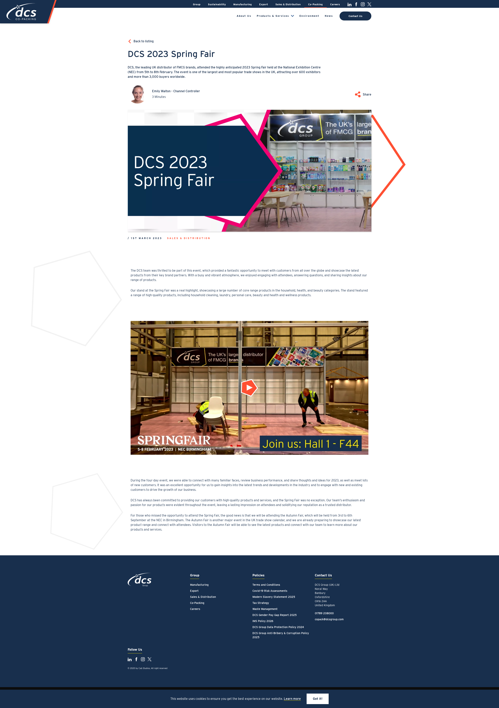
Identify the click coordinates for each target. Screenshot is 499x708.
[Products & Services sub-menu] (292, 15)
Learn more (292, 699)
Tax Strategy (260, 602)
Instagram (363, 4)
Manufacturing (242, 4)
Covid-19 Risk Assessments (269, 590)
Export (263, 4)
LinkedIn (349, 4)
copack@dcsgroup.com (329, 619)
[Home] (22, 11)
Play (251, 390)
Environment (309, 15)
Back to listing (144, 41)
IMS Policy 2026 (262, 621)
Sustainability (217, 4)
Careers (335, 4)
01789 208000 (324, 613)
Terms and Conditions (266, 584)
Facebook (356, 4)
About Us (244, 15)
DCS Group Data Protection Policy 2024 (278, 627)
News (329, 15)
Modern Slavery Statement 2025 (273, 596)
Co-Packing (315, 4)
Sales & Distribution (288, 4)
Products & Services (273, 15)
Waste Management (265, 609)
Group (197, 4)
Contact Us (355, 16)
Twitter (369, 4)
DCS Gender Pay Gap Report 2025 (274, 615)
